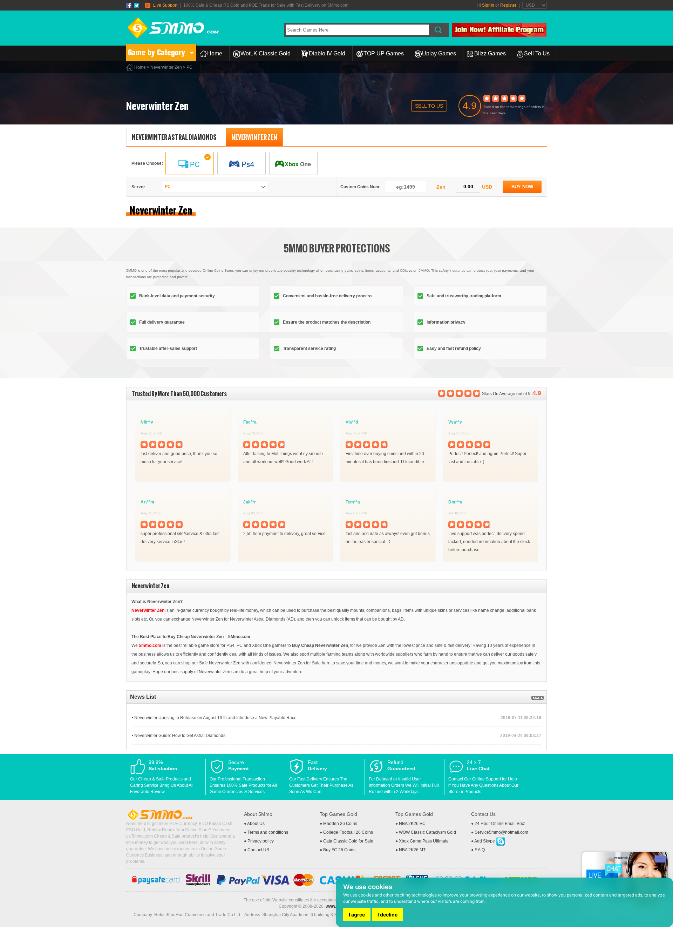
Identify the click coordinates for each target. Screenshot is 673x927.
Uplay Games (439, 53)
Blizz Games (490, 53)
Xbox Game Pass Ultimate (424, 841)
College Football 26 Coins (348, 832)
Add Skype (485, 841)
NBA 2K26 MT (412, 849)
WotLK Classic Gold (265, 53)
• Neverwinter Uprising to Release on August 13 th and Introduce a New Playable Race (214, 717)
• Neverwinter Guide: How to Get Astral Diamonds (178, 735)
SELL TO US (429, 106)
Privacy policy (260, 841)
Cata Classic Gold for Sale (348, 841)
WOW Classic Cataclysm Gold (427, 832)
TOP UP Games (383, 53)
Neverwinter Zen (166, 67)
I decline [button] (387, 915)
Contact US (258, 849)
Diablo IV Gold (327, 53)
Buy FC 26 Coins (339, 849)
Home (214, 53)
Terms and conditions (267, 832)
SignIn (488, 5)
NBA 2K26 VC (412, 823)
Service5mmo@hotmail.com (501, 832)
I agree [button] (357, 915)
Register (508, 5)
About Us (256, 823)
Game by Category (156, 52)
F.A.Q (480, 849)
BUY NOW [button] (522, 186)
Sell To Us (537, 53)
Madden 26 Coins (340, 823)
